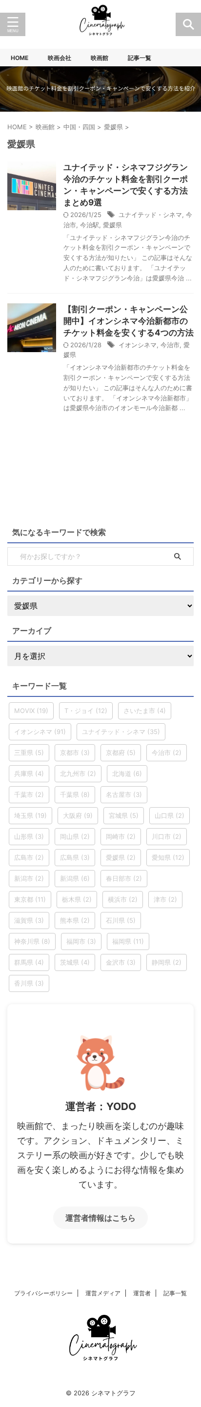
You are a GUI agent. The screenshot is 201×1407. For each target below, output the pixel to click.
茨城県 (75, 962)
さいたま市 (144, 710)
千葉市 (29, 794)
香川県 (29, 983)
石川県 (121, 920)
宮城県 (124, 815)
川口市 (166, 836)
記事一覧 (139, 57)
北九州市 (78, 773)
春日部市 (124, 878)
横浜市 (123, 899)
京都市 (75, 752)
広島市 (29, 857)
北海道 (127, 773)
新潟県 (75, 878)
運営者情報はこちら (100, 1218)
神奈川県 (32, 941)
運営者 (142, 1293)
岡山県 (75, 836)
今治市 (170, 345)
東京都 (30, 899)
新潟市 (29, 878)
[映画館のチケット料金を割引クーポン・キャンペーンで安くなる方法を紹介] (100, 24)
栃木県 (77, 899)
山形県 (29, 836)
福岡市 (81, 941)
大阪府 (78, 815)
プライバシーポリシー (43, 1293)
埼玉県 (30, 815)
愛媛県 (112, 225)
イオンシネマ (138, 345)
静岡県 (166, 962)
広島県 (75, 857)
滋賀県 (29, 920)
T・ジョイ (85, 710)
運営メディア (103, 1293)
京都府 (121, 752)
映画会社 (59, 57)
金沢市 (121, 962)
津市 (165, 899)
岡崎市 (121, 836)
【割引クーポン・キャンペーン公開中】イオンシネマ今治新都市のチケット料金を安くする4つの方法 (128, 320)
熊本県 (75, 920)
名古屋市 (124, 794)
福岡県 (128, 941)
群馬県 (29, 962)
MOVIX (31, 710)
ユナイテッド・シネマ (150, 214)
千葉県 (75, 794)
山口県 (169, 815)
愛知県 (168, 857)
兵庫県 (29, 773)
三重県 (29, 752)
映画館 (99, 57)
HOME (19, 57)
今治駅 (89, 225)
